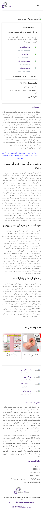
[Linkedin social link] (18, 96)
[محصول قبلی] (11, 27)
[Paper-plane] (18, 512)
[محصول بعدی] (7, 27)
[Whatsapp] (21, 512)
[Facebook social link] (26, 96)
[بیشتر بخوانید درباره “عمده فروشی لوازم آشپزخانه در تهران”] (5, 340)
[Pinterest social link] (21, 96)
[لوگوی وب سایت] (8, 5)
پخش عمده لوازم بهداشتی (22, 90)
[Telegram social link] (16, 96)
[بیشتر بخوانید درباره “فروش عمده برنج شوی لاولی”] (25, 340)
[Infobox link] (21, 48)
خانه (36, 27)
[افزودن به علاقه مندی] (25, 337)
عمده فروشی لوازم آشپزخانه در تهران (12, 354)
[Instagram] (25, 512)
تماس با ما (20, 289)
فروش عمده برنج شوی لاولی (31, 354)
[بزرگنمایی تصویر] (37, 16)
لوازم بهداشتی (28, 27)
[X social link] (23, 96)
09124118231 (36, 309)
